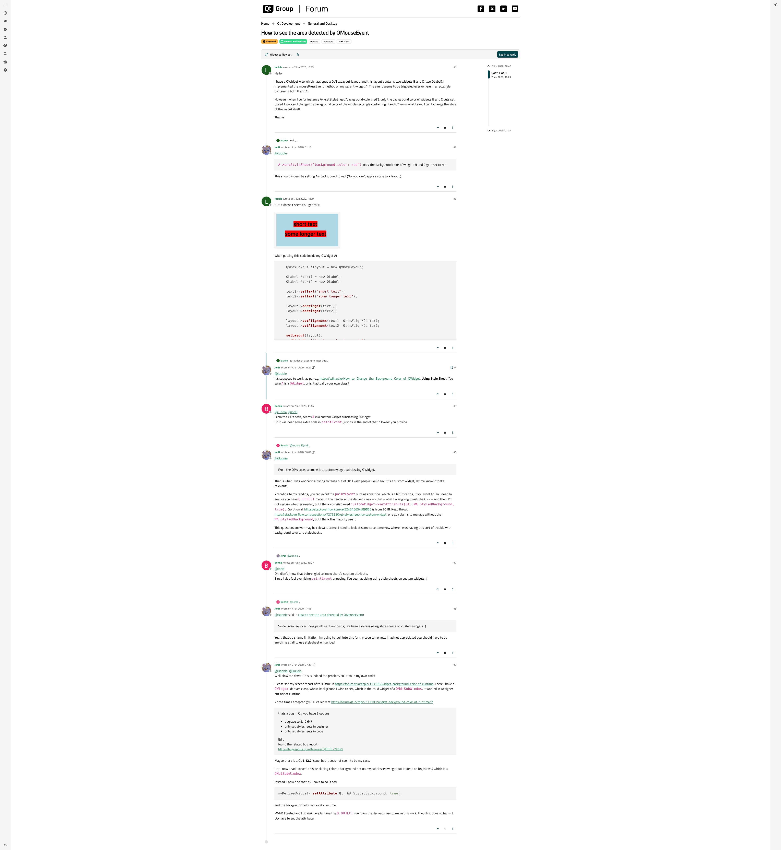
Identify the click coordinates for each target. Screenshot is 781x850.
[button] (5, 845)
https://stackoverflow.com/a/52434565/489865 (337, 509)
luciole (278, 67)
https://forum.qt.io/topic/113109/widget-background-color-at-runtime (384, 683)
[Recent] (5, 13)
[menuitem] (775, 5)
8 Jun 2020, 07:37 (301, 665)
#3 (455, 199)
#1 (455, 67)
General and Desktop (295, 41)
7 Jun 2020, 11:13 (301, 147)
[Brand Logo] (295, 9)
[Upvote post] (438, 128)
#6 (455, 452)
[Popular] (5, 29)
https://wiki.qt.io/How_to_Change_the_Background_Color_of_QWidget (370, 378)
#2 (455, 147)
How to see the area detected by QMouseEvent (330, 614)
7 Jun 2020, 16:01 (301, 452)
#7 (455, 562)
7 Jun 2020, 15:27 (301, 367)
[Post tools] (453, 128)
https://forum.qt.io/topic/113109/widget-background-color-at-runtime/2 (382, 701)
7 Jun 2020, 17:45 (301, 608)
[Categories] (5, 5)
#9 (455, 665)
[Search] (5, 53)
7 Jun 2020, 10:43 (304, 67)
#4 (455, 367)
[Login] (775, 5)
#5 (455, 406)
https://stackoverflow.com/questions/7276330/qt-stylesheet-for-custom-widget (330, 514)
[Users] (5, 37)
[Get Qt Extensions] (5, 62)
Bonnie (279, 406)
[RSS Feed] (298, 54)
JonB (277, 147)
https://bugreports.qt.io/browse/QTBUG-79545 (310, 749)
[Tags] (5, 21)
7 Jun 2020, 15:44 (304, 406)
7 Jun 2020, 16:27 (304, 562)
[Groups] (5, 45)
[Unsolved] (5, 70)
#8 (455, 608)
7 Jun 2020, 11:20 (304, 199)
